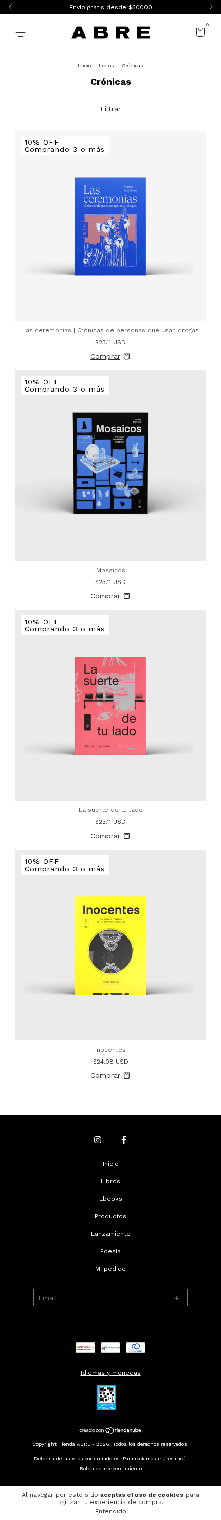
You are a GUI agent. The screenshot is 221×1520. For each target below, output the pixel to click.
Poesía (110, 1251)
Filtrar (110, 108)
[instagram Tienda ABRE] (98, 1140)
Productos (110, 1216)
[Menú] (22, 33)
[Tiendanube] (111, 1431)
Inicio (84, 65)
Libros (106, 65)
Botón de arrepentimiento (111, 1468)
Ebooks (110, 1199)
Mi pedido (110, 1268)
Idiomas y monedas (111, 1372)
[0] (199, 33)
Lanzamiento (111, 1234)
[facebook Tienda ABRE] (124, 1140)
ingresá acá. (172, 1458)
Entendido (110, 1511)
